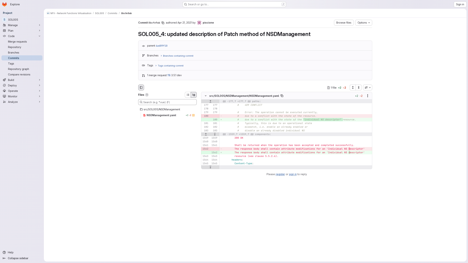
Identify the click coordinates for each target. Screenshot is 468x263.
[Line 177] (205, 105)
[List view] (188, 95)
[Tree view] (194, 95)
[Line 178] (205, 109)
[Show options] (367, 96)
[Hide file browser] (141, 87)
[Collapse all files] (359, 87)
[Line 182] (205, 127)
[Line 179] (205, 112)
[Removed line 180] (205, 116)
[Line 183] (205, 131)
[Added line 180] (214, 120)
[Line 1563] (205, 156)
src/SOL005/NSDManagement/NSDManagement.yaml (244, 95)
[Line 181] (205, 123)
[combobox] (367, 87)
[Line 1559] (205, 138)
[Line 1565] (205, 163)
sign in (293, 174)
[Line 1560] (205, 142)
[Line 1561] (205, 145)
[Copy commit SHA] (163, 23)
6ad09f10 (161, 45)
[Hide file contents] (205, 96)
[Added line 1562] (214, 153)
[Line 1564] (205, 160)
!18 (169, 75)
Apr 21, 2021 (185, 22)
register (280, 174)
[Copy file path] (282, 96)
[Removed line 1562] (205, 149)
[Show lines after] (215, 134)
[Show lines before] (210, 101)
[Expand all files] (353, 87)
